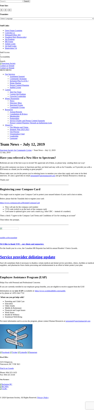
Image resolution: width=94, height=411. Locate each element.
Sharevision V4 (11, 48)
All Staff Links (10, 46)
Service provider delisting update (27, 257)
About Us (8, 125)
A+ (10, 10)
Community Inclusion (18, 79)
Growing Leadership (18, 96)
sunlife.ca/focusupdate (8, 238)
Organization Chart (17, 134)
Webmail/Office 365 (13, 35)
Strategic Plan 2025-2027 (19, 129)
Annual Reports (16, 112)
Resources (9, 110)
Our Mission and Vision (19, 127)
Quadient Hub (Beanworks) (15, 37)
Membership (14, 116)
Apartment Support (17, 76)
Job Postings (10, 39)
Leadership (14, 136)
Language (14, 138)
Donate (11, 66)
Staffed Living (15, 87)
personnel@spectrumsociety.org (42, 176)
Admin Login (10, 44)
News (12, 101)
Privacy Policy (43, 398)
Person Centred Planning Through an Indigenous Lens (31, 123)
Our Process (14, 132)
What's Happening (12, 99)
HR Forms (9, 42)
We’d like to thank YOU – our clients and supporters (22, 244)
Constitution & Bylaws (19, 114)
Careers (8, 90)
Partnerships (14, 118)
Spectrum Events (16, 105)
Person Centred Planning (19, 85)
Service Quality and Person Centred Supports (27, 121)
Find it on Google (7, 368)
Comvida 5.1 (10, 33)
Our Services (10, 74)
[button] (6, 70)
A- (2, 10)
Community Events (17, 107)
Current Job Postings (18, 94)
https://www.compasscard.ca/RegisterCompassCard (20, 203)
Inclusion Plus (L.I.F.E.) (19, 81)
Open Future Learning (13, 30)
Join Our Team (15, 92)
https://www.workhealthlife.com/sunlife (50, 291)
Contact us (4, 66)
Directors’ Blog (16, 103)
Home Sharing (15, 83)
